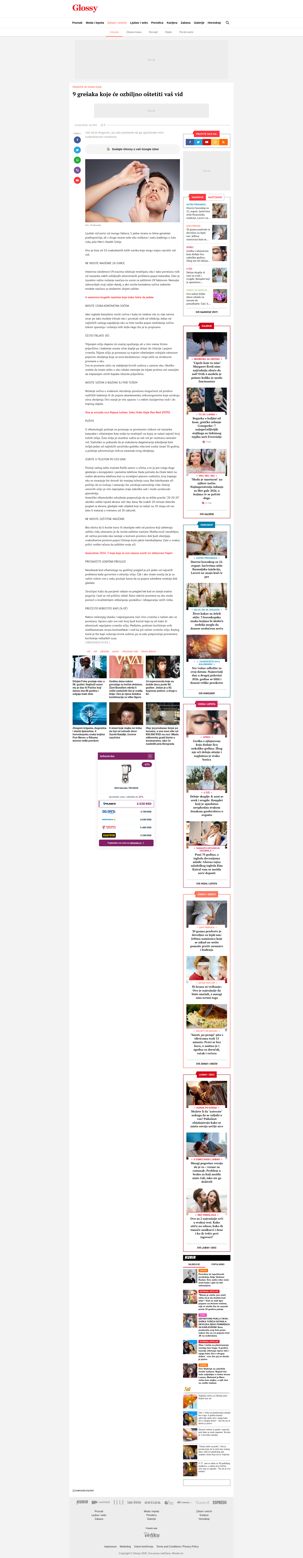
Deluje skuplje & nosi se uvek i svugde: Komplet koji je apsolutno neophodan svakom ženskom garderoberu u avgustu (198, 277)
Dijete (168, 32)
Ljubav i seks (139, 22)
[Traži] (227, 23)
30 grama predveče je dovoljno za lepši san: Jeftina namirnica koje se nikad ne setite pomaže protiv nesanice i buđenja (198, 234)
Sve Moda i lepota (206, 883)
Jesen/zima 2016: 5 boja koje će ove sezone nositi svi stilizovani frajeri (128, 553)
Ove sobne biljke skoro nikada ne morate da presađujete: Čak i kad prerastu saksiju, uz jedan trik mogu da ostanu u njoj (198, 298)
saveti (115, 651)
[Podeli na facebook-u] (77, 139)
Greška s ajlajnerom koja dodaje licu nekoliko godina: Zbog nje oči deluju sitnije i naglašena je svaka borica (198, 255)
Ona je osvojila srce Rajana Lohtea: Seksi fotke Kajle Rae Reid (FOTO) (127, 412)
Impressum (110, 1546)
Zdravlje (114, 32)
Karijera (172, 22)
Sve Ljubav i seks (206, 1247)
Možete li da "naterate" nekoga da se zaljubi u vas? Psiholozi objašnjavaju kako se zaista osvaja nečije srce (206, 1118)
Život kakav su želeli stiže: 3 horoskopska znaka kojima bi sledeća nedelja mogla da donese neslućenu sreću (206, 621)
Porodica (157, 22)
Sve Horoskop (207, 693)
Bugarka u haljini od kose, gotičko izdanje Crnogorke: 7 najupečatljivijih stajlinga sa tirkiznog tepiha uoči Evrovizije (207, 427)
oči (88, 651)
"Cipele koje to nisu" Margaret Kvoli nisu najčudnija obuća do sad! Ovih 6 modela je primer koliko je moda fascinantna (206, 372)
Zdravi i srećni (117, 22)
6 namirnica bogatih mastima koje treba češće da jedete (119, 297)
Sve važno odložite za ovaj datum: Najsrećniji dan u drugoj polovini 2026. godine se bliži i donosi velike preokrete (206, 675)
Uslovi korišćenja (143, 1546)
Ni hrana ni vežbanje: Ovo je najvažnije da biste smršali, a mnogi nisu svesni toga (207, 992)
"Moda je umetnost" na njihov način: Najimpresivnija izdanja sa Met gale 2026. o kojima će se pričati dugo (206, 488)
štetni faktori (148, 651)
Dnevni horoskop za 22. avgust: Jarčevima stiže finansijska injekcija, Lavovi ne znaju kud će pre (198, 212)
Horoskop (214, 22)
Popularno (217, 1264)
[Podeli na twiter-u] (77, 150)
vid (95, 651)
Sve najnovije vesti (207, 312)
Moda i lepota (95, 22)
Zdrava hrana (133, 32)
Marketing (125, 1546)
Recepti (153, 32)
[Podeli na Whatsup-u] (77, 160)
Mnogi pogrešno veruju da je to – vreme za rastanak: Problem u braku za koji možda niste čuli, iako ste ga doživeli (207, 1172)
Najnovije (194, 1264)
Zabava (185, 22)
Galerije (199, 22)
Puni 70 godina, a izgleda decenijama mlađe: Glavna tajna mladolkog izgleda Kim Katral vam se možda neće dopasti (207, 864)
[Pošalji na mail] (77, 180)
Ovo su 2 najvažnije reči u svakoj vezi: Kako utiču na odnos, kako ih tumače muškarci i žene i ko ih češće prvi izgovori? (206, 1228)
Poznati (77, 22)
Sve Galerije (207, 514)
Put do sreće (186, 32)
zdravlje (104, 651)
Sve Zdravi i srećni (206, 1063)
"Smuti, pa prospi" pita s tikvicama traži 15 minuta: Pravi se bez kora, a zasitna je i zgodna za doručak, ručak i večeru (206, 1044)
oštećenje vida (130, 651)
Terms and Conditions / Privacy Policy (177, 1546)
